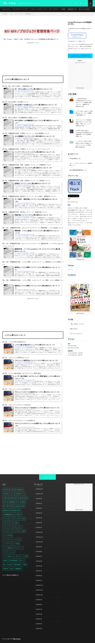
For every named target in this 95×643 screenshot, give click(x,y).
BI (4, 489)
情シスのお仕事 (7, 564)
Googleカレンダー (8, 493)
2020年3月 (39, 518)
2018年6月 (39, 614)
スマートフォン (7, 527)
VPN (23, 506)
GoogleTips (19, 489)
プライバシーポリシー (76, 333)
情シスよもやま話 (84, 9)
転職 (11, 568)
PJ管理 (63, 9)
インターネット (7, 518)
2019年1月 (39, 580)
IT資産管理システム (14, 502)
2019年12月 (39, 532)
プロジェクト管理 (22, 556)
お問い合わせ (73, 329)
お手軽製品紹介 (7, 514)
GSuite (5, 498)
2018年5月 (39, 619)
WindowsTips (16, 510)
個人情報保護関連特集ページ (78, 170)
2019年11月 (39, 537)
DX (8, 489)
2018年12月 (39, 585)
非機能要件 (18, 568)
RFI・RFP (6, 506)
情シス (22, 560)
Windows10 (6, 510)
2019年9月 (39, 546)
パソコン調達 (7, 548)
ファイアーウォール (8, 552)
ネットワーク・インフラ (20, 9)
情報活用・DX (72, 9)
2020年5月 (39, 513)
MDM (23, 502)
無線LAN (5, 568)
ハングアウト (7, 543)
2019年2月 (39, 575)
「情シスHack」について (77, 324)
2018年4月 (39, 623)
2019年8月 (39, 551)
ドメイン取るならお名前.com (10, 575)
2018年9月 (39, 599)
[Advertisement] (32, 57)
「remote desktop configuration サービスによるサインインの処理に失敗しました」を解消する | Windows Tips (84, 102)
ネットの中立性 (7, 535)
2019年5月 (39, 566)
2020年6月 (39, 508)
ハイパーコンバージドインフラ (11, 539)
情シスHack (17, 639)
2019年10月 (39, 542)
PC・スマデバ (54, 9)
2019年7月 (39, 556)
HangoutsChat (13, 498)
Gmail (12, 489)
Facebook (72, 275)
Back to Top (47, 477)
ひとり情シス (17, 514)
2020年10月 (39, 493)
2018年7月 (39, 609)
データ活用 (22, 531)
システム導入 (14, 523)
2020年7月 (39, 503)
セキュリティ (6, 9)
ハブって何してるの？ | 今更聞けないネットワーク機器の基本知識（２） (84, 113)
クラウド (5, 523)
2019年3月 (39, 571)
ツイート (70, 269)
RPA (12, 506)
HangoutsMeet (23, 498)
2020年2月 (39, 522)
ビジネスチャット (18, 548)
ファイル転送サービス (9, 556)
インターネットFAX (19, 518)
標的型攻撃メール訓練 (20, 564)
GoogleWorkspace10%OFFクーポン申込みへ (80, 56)
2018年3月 (39, 628)
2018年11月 (39, 590)
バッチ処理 (16, 543)
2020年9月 (39, 498)
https (4, 502)
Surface (17, 506)
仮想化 (5, 560)
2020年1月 (39, 527)
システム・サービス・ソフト (38, 9)
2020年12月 (39, 489)
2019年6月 (39, 561)
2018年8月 (39, 604)
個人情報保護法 (13, 560)
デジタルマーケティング (10, 531)
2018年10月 (39, 595)
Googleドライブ (20, 493)
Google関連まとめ (75, 158)
